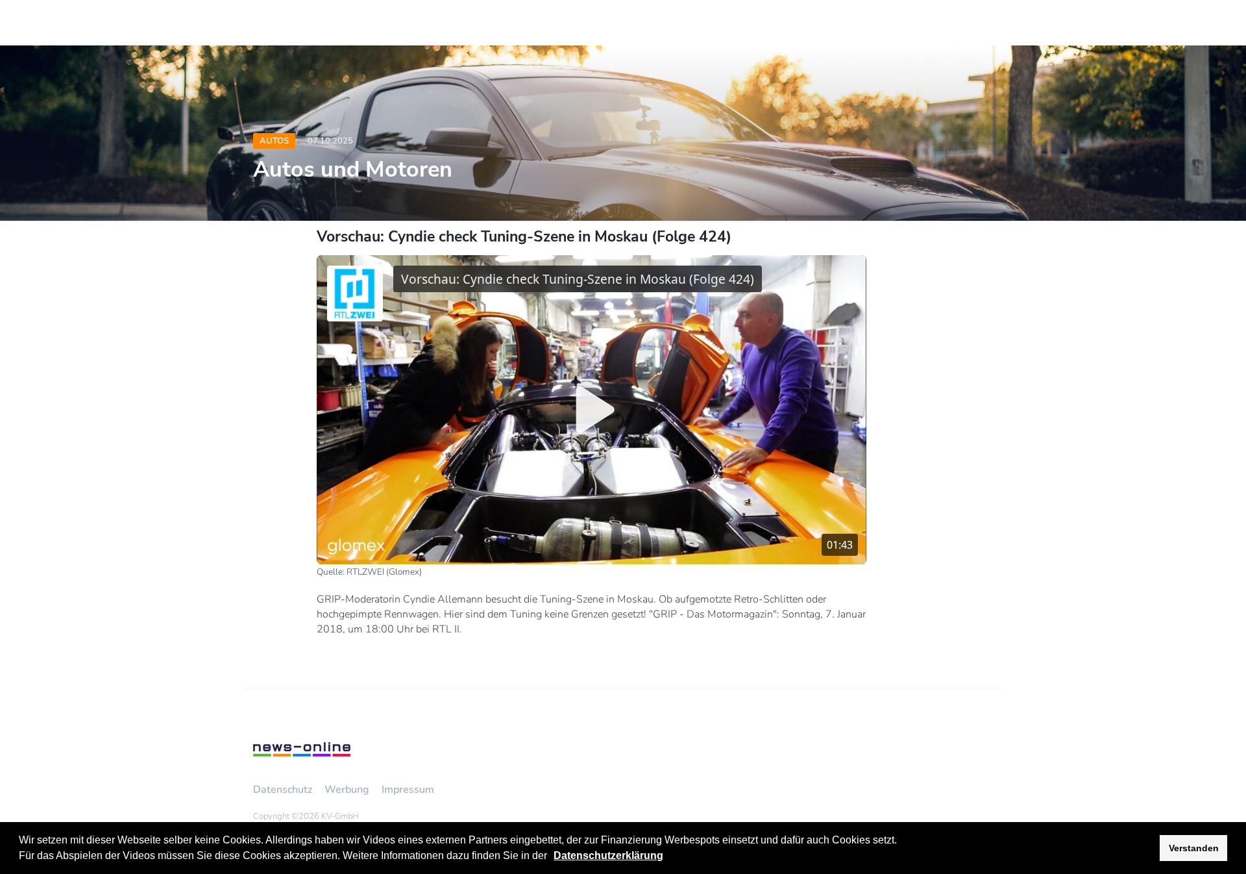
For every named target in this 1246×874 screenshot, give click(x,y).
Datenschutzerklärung (608, 855)
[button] (552, 857)
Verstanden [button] (1194, 848)
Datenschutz (282, 789)
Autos (274, 141)
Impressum (408, 789)
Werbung (346, 789)
